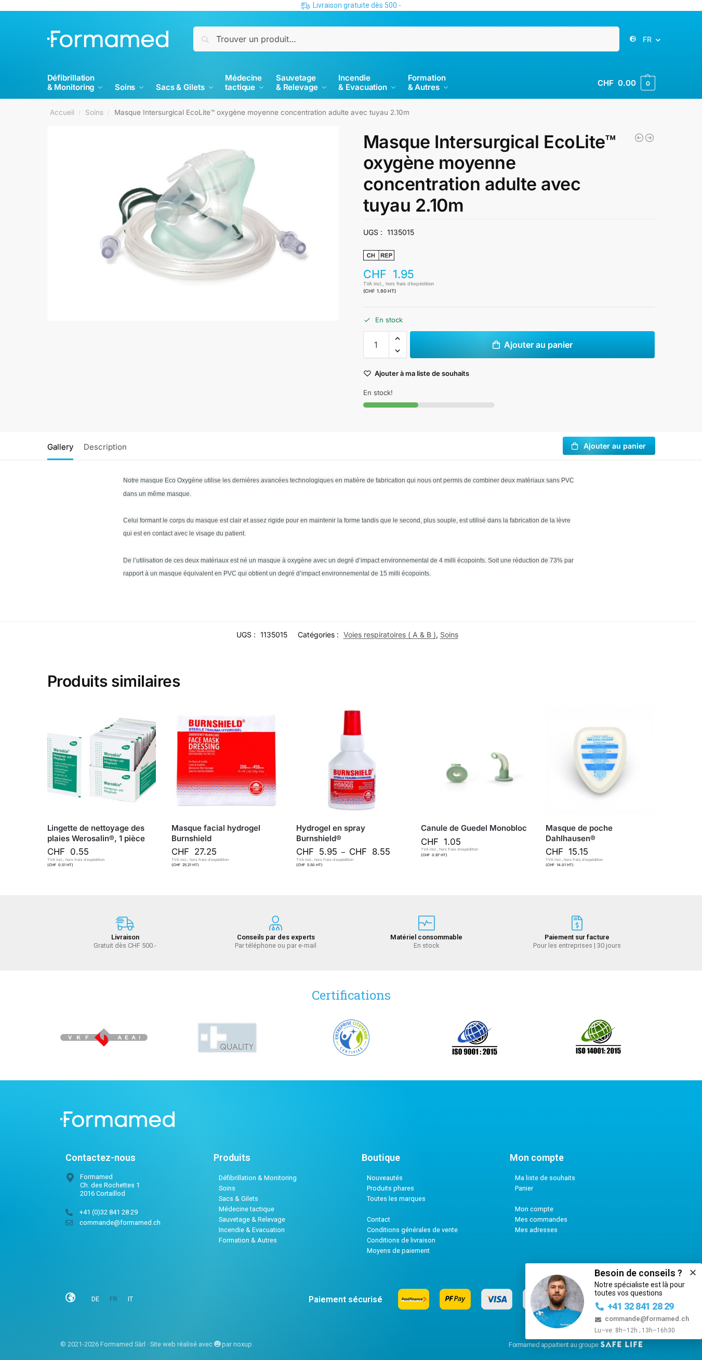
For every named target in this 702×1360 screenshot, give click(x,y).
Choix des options (355, 884)
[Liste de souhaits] (140, 721)
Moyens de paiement (398, 1250)
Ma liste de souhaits (545, 1178)
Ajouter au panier (538, 344)
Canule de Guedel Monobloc (474, 828)
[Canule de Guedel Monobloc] (649, 138)
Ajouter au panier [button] (106, 884)
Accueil (62, 112)
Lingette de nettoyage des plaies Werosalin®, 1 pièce (96, 833)
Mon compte (534, 1209)
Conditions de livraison (401, 1240)
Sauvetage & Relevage (252, 1219)
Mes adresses (536, 1230)
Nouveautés (385, 1178)
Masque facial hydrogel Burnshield (215, 833)
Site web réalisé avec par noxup (201, 1344)
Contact (378, 1219)
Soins (94, 112)
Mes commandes (541, 1219)
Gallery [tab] (60, 447)
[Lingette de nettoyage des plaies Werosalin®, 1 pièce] (101, 760)
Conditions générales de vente (412, 1230)
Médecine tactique (246, 1209)
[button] (626, 83)
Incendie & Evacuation (252, 1230)
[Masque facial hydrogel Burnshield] (226, 760)
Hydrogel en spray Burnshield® (330, 833)
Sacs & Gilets (238, 1198)
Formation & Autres (248, 1240)
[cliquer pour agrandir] (193, 223)
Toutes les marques (396, 1198)
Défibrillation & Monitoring (258, 1178)
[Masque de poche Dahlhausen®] (600, 760)
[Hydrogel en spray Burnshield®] (350, 760)
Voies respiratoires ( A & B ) (389, 634)
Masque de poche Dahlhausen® (579, 833)
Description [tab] (105, 447)
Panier (524, 1188)
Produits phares (390, 1188)
